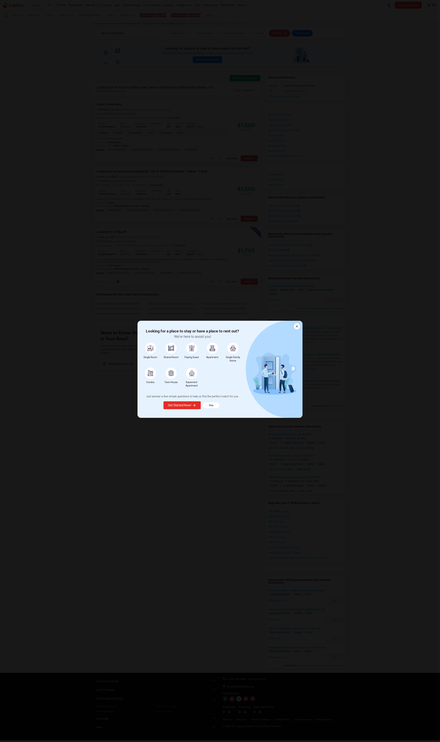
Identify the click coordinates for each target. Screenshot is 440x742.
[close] (297, 326)
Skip (211, 405)
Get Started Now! (179, 405)
